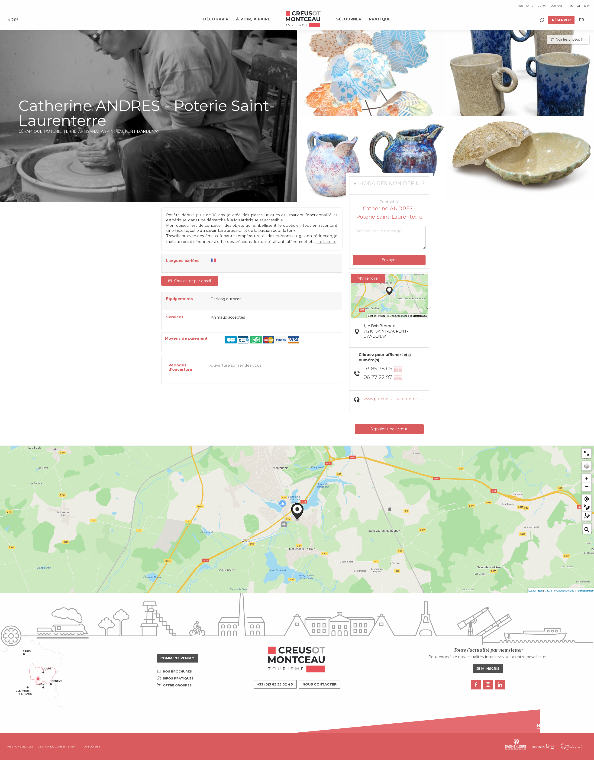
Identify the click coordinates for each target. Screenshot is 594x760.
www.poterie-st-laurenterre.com (395, 399)
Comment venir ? (177, 658)
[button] (542, 20)
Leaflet (532, 590)
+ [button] (586, 478)
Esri (540, 590)
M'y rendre (368, 278)
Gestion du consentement (57, 746)
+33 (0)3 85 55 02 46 (275, 684)
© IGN (548, 590)
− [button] (586, 486)
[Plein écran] (586, 453)
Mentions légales (20, 746)
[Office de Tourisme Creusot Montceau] (303, 19)
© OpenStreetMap (564, 590)
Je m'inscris (488, 668)
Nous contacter (320, 684)
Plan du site (91, 746)
